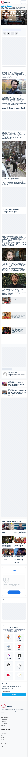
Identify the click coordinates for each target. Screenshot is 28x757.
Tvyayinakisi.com (8, 19)
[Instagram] (2, 747)
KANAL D (3, 735)
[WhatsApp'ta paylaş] (12, 33)
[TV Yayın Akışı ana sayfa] (6, 706)
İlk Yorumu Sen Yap (14, 592)
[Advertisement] (14, 120)
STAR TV (3, 739)
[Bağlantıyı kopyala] (16, 33)
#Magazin (19, 30)
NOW (2, 737)
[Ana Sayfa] (6, 2)
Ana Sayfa (3, 5)
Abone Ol (14, 694)
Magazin (9, 5)
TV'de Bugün (4, 719)
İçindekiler (5, 67)
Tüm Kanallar (4, 723)
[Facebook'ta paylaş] (8, 33)
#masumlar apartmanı (7, 368)
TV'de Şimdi (4, 721)
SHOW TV (3, 733)
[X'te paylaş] (4, 33)
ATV (2, 731)
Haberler (3, 725)
